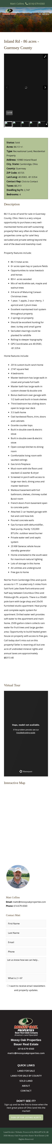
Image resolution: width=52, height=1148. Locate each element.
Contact (26, 1090)
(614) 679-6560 (36, 3)
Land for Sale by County (26, 1075)
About (26, 1085)
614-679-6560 (20, 905)
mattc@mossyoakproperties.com (29, 901)
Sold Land (26, 1080)
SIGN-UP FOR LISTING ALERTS (26, 1117)
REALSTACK (39, 1132)
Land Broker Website (13, 1132)
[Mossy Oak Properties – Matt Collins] (9, 14)
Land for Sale (26, 1070)
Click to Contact (30, 181)
